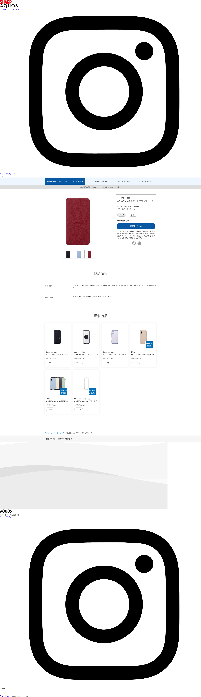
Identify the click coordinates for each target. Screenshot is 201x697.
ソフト (78, 363)
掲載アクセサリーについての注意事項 (59, 439)
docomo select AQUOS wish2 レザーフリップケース (57, 354)
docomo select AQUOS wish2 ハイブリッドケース (114, 354)
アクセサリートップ (102, 181)
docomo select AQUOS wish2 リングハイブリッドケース (86, 354)
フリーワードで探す (145, 181)
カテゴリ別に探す (123, 181)
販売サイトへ (136, 226)
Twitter (140, 243)
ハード (135, 363)
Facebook (134, 243)
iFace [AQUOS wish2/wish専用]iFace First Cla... (142, 354)
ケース (121, 215)
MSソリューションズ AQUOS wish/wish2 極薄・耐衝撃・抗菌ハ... (85, 401)
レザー (133, 215)
